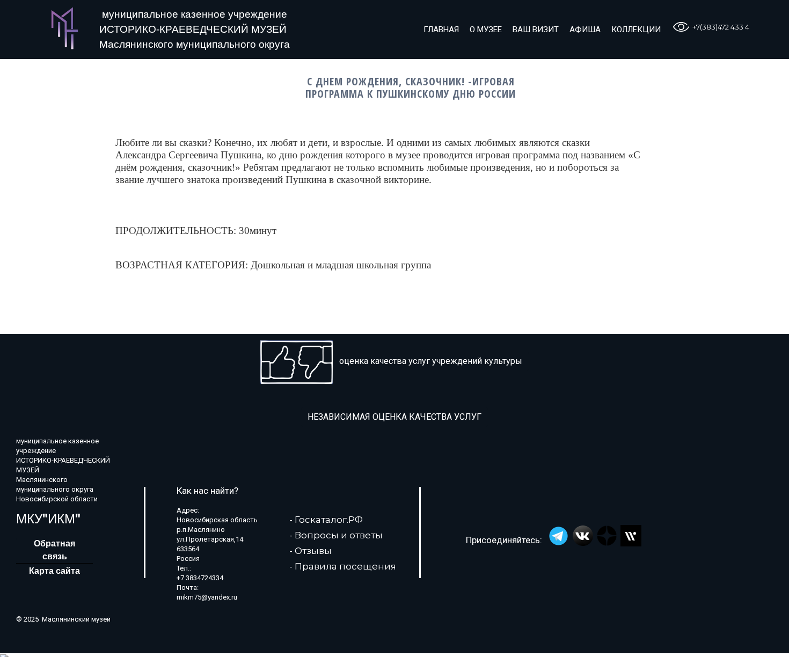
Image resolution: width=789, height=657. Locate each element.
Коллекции (636, 29)
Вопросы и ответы (339, 535)
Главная (441, 29)
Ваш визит (536, 29)
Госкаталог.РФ (329, 519)
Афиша (585, 29)
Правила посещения (345, 566)
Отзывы (313, 550)
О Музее (486, 29)
